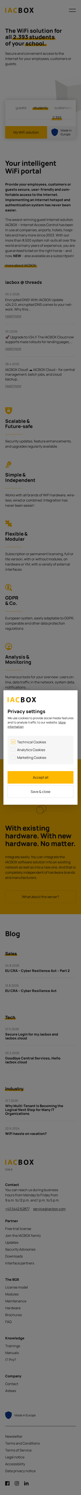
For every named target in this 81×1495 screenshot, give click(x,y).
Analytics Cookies (31, 749)
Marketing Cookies (31, 757)
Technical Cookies (31, 742)
